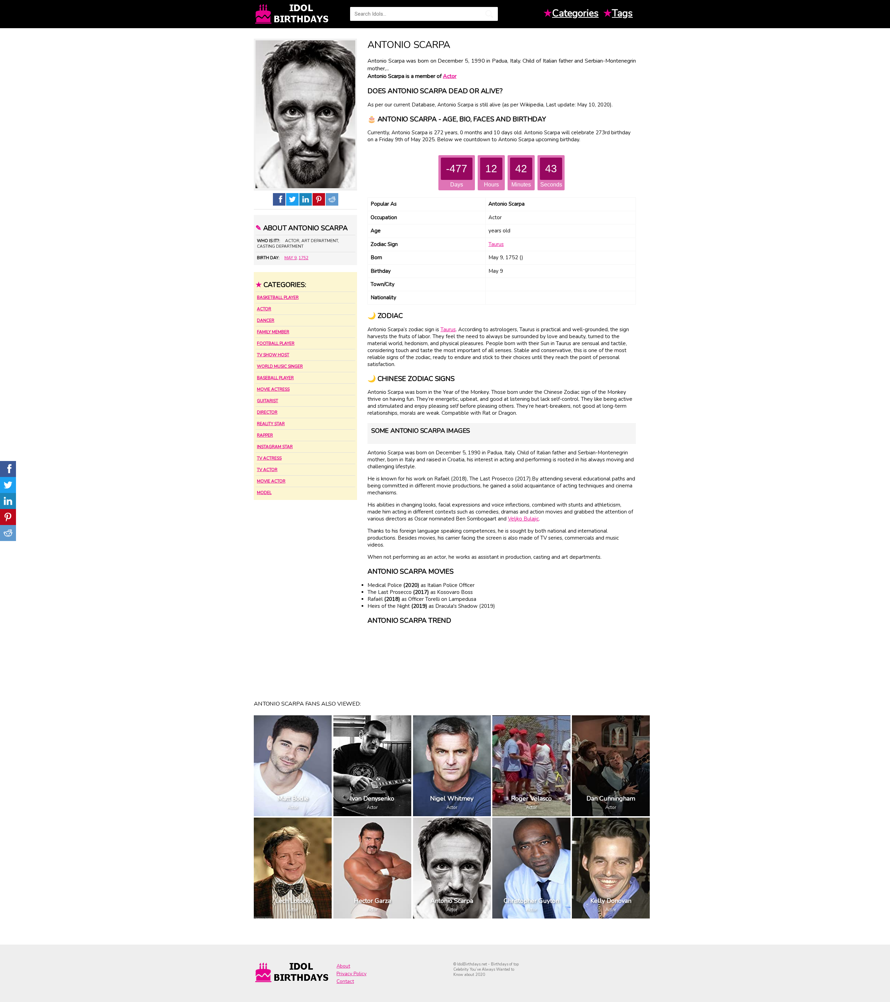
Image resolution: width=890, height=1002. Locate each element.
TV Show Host (273, 355)
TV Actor (267, 469)
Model (264, 492)
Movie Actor (271, 481)
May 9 (290, 258)
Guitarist (267, 401)
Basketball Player (278, 297)
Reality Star (271, 424)
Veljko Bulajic (523, 518)
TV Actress (269, 458)
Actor (264, 309)
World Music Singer (280, 366)
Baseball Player (275, 378)
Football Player (275, 343)
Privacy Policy (351, 973)
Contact (345, 981)
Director (267, 412)
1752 (303, 258)
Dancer (265, 320)
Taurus (496, 244)
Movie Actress (273, 389)
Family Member (273, 332)
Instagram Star (275, 447)
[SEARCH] (489, 14)
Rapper (265, 435)
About (343, 966)
